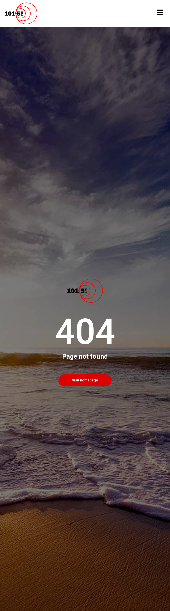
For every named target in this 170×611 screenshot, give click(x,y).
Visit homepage (85, 380)
